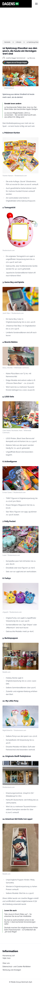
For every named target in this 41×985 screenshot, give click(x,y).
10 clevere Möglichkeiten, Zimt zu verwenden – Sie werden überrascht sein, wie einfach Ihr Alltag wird (20, 115)
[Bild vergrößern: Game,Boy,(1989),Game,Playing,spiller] (36, 290)
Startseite (7, 42)
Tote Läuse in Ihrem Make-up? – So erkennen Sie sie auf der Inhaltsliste (18, 915)
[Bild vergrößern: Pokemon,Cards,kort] (36, 140)
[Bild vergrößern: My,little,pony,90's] (36, 708)
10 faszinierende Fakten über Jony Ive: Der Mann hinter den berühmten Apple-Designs (21, 108)
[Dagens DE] (17, 3)
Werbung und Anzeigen (12, 970)
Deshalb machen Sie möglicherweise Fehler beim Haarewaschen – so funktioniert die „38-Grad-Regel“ (21, 930)
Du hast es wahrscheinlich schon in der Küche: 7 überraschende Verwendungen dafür (19, 922)
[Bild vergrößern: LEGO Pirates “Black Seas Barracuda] (36, 404)
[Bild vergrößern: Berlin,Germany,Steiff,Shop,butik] (36, 764)
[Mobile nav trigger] (36, 4)
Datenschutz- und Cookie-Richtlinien (17, 967)
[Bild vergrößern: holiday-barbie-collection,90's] (36, 645)
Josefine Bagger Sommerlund (15, 58)
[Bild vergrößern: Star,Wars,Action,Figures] (36, 469)
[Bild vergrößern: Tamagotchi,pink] (36, 215)
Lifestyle (18, 42)
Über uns (6, 963)
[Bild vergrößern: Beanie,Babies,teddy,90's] (36, 349)
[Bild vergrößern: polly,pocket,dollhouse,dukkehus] (36, 529)
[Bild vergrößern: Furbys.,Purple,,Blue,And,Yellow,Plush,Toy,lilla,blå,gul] (36, 586)
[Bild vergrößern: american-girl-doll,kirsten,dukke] (36, 826)
